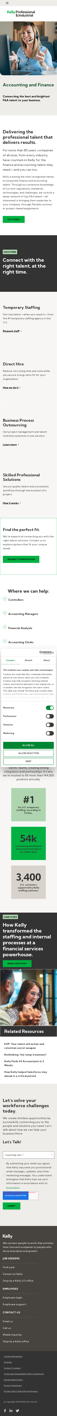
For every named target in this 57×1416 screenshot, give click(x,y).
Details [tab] (28, 660)
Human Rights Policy (13, 1380)
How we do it (11, 387)
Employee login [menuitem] (12, 1297)
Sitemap (8, 1362)
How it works (11, 503)
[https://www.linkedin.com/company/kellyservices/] (10, 1411)
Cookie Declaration (13, 1356)
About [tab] (46, 660)
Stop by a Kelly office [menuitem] (16, 1341)
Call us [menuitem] (7, 1328)
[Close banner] (53, 653)
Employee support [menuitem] (14, 1304)
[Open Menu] (7, 3)
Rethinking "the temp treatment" (25, 1054)
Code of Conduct (12, 1368)
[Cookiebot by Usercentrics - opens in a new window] (39, 652)
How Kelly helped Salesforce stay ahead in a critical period (25, 1074)
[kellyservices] (5, 1411)
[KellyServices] (17, 1411)
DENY (28, 761)
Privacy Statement (30, 697)
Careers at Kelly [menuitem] (13, 1274)
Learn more (10, 444)
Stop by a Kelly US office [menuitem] (18, 1280)
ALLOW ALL (28, 745)
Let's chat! (13, 219)
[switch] (50, 716)
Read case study (17, 963)
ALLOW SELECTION (28, 753)
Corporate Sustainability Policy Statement (24, 1374)
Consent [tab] (10, 660)
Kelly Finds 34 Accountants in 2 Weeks (24, 1063)
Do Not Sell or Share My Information (21, 1391)
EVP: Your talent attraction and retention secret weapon (24, 1046)
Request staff (11, 331)
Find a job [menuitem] (9, 1267)
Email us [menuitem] (8, 1321)
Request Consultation (21, 559)
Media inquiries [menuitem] (12, 1334)
